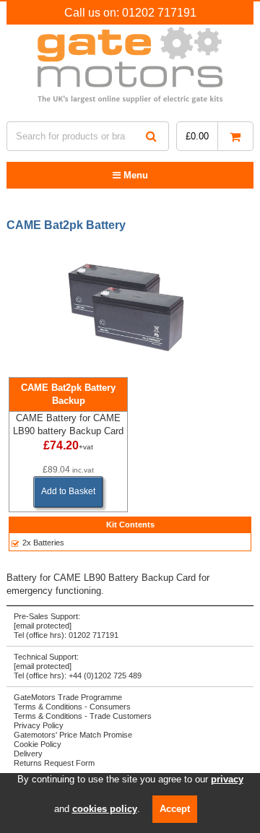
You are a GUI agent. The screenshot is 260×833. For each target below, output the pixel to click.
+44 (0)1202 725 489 (105, 675)
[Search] (151, 136)
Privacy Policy (39, 725)
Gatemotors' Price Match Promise (73, 734)
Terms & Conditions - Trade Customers (83, 716)
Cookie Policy (37, 744)
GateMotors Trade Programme (68, 697)
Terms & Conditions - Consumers (72, 706)
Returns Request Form (54, 763)
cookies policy (104, 808)
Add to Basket (68, 491)
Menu (134, 175)
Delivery (28, 753)
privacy (227, 779)
